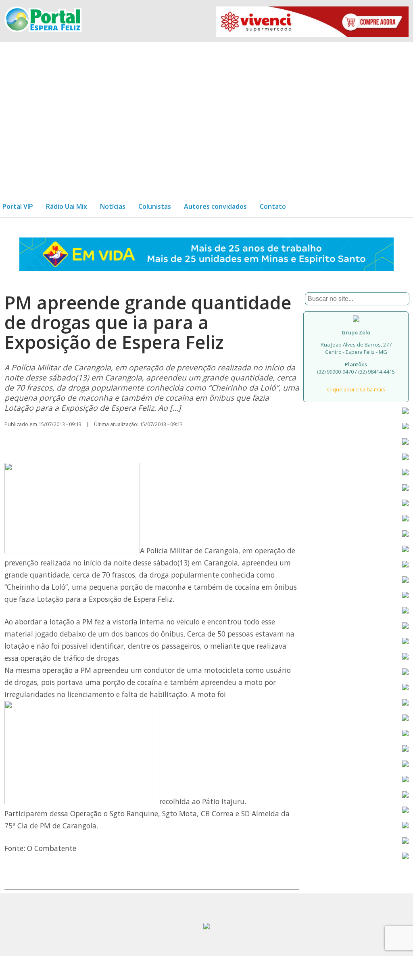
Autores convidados (215, 206)
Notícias (112, 206)
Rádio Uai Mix (66, 206)
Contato (273, 206)
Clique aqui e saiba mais (356, 389)
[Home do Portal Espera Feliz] (42, 29)
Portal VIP (17, 206)
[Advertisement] (206, 115)
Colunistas (154, 206)
